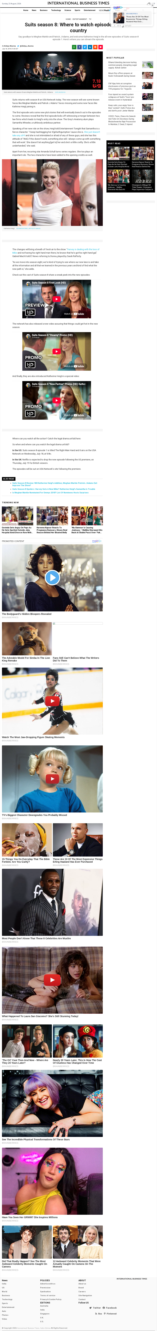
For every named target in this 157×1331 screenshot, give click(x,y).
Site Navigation (85, 1295)
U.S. (42, 1322)
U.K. (42, 1318)
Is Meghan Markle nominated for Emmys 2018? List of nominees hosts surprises (50, 492)
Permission (45, 1288)
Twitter (96, 1308)
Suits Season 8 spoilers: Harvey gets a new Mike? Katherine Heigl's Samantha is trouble (53, 489)
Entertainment (89, 10)
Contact (81, 1299)
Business (43, 10)
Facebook (111, 1308)
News (34, 10)
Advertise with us (47, 1284)
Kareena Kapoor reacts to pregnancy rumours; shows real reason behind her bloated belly (52, 530)
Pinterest (111, 1313)
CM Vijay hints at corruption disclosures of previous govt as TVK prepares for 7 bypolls (122, 86)
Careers (82, 1292)
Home (25, 10)
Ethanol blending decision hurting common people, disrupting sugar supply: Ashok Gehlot (122, 65)
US (3, 1288)
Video (4, 1319)
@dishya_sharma (26, 46)
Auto (4, 1311)
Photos (5, 1315)
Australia (44, 1306)
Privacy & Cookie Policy (50, 1299)
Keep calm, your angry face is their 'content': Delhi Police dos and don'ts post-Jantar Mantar (121, 108)
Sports (77, 10)
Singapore (44, 1314)
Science (68, 10)
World (4, 1292)
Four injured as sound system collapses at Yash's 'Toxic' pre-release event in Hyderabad (121, 97)
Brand (81, 1288)
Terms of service (47, 1295)
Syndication (45, 1292)
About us (82, 1284)
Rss (99, 1313)
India (4, 1284)
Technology (56, 10)
